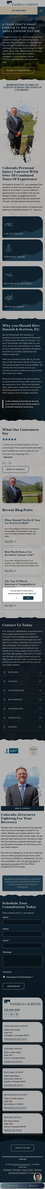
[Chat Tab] (22, 594)
